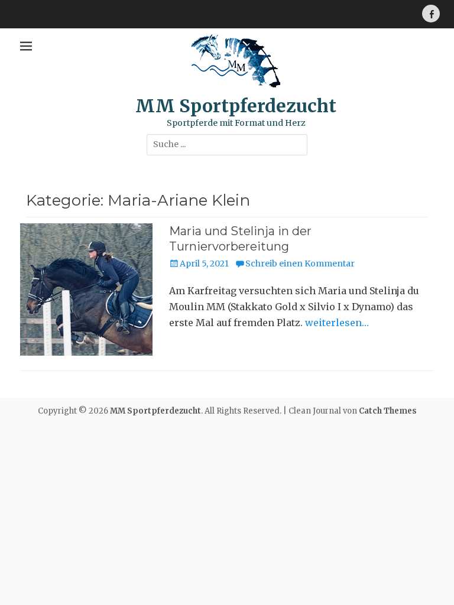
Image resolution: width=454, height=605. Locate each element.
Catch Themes (388, 411)
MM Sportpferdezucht (235, 106)
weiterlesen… (337, 322)
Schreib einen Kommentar (300, 263)
